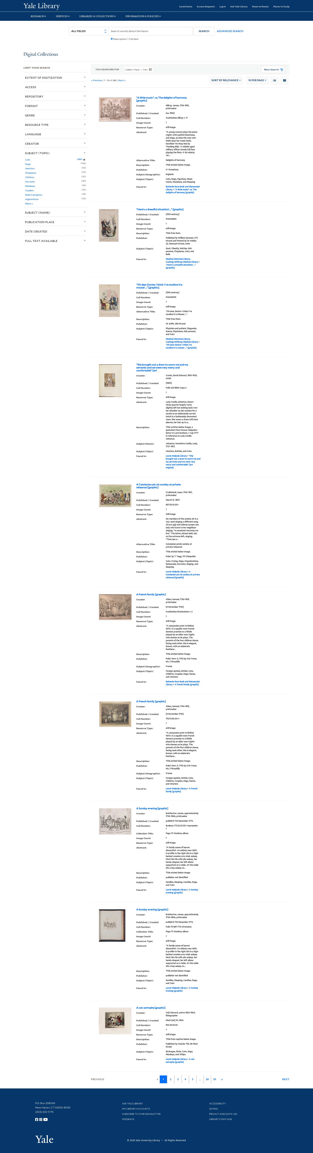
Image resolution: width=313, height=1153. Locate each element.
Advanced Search (230, 31)
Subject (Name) (37, 212)
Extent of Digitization (43, 78)
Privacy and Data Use (223, 1114)
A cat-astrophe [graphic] (150, 1007)
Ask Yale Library (239, 6)
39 (214, 1079)
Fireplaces (30, 172)
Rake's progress (33, 194)
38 (207, 1079)
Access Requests (206, 6)
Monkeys (30, 185)
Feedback (128, 1119)
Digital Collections (40, 54)
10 (256, 80)
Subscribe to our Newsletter (141, 1114)
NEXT (286, 1079)
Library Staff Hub (220, 1119)
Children (29, 177)
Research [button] (37, 16)
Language (33, 134)
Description (119, 39)
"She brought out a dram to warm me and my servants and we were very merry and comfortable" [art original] (183, 462)
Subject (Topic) (37, 153)
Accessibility (217, 1103)
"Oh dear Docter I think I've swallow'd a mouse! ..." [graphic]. (159, 286)
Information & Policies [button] (142, 16)
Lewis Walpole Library (176, 456)
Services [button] (62, 16)
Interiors (30, 168)
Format (31, 106)
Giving (213, 1108)
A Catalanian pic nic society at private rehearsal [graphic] (158, 486)
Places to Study (281, 6)
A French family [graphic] (151, 594)
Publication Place (39, 222)
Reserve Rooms (260, 6)
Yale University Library (43, 6)
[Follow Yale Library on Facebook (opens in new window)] (36, 1119)
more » (29, 203)
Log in (222, 6)
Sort (224, 80)
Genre (30, 115)
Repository (34, 96)
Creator (32, 144)
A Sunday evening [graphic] (152, 808)
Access (30, 87)
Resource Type (37, 125)
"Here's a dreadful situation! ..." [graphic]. (160, 209)
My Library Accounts (136, 1108)
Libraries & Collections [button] (96, 16)
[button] (204, 31)
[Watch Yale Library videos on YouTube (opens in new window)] (45, 1119)
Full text (133, 39)
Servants (30, 181)
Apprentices (31, 199)
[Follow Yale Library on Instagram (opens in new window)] (40, 1119)
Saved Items (185, 6)
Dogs (28, 164)
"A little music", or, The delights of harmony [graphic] (161, 99)
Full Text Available (41, 241)
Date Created (36, 231)
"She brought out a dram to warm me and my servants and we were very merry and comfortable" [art (162, 367)
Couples (29, 190)
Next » (122, 80)
